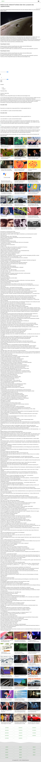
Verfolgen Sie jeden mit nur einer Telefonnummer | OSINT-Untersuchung (13, 263)
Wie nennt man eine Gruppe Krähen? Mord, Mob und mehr (10, 369)
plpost (6, 757)
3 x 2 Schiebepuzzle (4, 611)
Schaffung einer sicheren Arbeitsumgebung (8, 266)
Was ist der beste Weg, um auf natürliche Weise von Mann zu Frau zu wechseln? (14, 547)
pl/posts (7, 738)
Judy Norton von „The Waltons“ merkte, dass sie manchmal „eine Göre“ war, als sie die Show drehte (18, 323)
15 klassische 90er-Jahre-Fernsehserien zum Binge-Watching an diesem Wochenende (15, 389)
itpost (34, 752)
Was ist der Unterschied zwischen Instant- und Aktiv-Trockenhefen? (12, 406)
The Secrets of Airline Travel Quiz (6, 354)
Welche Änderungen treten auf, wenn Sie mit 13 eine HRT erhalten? (12, 501)
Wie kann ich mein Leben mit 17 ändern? (7, 533)
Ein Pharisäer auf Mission (5, 276)
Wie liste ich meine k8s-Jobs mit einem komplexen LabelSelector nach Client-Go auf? (15, 567)
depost (3, 1)
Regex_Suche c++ (3, 576)
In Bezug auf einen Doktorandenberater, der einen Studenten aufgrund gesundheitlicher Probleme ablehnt (19, 617)
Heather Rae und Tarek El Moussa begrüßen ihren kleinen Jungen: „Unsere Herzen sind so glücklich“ (18, 462)
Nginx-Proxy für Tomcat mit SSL (6, 594)
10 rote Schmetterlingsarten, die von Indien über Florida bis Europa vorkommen (14, 404)
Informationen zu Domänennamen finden (7, 231)
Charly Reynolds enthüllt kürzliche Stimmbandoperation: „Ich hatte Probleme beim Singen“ (16, 456)
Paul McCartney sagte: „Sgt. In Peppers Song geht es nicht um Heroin (12, 305)
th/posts (20, 730)
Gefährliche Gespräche (4, 275)
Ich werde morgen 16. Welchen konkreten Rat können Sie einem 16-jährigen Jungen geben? (16, 506)
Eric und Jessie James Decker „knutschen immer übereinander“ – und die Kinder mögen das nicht (17, 482)
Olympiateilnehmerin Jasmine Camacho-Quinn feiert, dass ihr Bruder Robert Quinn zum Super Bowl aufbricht (19, 421)
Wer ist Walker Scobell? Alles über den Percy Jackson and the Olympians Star (14, 452)
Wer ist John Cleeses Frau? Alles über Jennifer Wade (9, 418)
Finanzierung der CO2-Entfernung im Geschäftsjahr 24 (10, 232)
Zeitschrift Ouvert (3, 235)
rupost (6, 752)
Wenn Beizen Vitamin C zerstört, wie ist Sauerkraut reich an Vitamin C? (13, 613)
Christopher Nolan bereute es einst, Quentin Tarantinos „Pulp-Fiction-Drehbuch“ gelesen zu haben (17, 346)
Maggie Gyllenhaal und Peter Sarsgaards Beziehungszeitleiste (11, 431)
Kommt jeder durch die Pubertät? (6, 536)
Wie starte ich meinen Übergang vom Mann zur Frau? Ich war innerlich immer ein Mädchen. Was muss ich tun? (20, 540)
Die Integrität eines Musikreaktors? (6, 238)
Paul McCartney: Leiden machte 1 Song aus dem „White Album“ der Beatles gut (14, 320)
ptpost (34, 749)
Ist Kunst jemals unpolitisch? (5, 264)
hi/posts (20, 738)
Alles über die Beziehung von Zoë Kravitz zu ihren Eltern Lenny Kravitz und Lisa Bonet (15, 432)
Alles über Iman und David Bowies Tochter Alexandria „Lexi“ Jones (12, 476)
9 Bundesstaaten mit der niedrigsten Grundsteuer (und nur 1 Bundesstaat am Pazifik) (15, 371)
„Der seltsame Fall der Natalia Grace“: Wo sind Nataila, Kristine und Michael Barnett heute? (16, 292)
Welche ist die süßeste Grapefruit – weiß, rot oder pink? (10, 380)
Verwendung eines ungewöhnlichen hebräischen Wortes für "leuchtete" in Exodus (14, 609)
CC (1, 80)
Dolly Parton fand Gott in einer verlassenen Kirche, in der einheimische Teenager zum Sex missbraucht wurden (20, 301)
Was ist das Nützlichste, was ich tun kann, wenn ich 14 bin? (11, 558)
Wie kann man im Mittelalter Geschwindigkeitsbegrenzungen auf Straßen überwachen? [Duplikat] (17, 600)
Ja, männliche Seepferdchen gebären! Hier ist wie (9, 392)
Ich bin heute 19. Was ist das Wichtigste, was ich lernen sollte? (11, 505)
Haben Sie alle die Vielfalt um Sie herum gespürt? (9, 249)
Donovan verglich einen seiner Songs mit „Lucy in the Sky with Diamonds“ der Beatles (15, 304)
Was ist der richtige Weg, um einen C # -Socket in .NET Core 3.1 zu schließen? (14, 619)
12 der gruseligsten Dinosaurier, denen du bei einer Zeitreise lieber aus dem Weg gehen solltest (17, 390)
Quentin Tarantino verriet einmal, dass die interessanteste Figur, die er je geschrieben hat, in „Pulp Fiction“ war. (20, 352)
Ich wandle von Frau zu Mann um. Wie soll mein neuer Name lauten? (12, 562)
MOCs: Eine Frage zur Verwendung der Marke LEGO (9, 573)
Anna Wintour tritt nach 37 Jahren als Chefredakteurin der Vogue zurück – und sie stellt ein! (16, 475)
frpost (6, 749)
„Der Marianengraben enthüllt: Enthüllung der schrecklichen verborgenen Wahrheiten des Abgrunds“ (18, 260)
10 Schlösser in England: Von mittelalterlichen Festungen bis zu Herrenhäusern (14, 398)
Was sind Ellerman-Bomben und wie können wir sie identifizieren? (12, 618)
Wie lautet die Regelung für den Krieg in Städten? (9, 593)
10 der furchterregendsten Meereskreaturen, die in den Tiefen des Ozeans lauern (14, 368)
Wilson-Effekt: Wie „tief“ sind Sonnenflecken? (8, 598)
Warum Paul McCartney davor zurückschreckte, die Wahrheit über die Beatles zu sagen (15, 329)
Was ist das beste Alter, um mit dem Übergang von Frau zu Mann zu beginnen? (14, 543)
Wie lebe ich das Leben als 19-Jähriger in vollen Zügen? (10, 521)
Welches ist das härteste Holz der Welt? (7, 379)
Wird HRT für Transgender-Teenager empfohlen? (9, 513)
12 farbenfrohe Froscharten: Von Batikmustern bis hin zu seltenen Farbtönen (14, 395)
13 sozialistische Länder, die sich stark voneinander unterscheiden (12, 394)
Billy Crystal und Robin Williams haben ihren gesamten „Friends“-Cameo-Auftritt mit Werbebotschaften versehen (20, 308)
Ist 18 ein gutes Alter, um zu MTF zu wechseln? (8, 544)
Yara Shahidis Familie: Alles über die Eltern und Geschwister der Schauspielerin (14, 427)
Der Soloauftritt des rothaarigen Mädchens (8, 254)
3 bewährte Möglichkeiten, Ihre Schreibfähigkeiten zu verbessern (11, 267)
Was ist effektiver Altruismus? (5, 268)
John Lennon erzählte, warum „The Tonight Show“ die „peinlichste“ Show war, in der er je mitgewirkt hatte (19, 316)
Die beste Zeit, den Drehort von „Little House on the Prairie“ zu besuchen (13, 330)
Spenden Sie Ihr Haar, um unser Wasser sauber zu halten (10, 402)
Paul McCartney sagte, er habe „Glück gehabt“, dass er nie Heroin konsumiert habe (15, 338)
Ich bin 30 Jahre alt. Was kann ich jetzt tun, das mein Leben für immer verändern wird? (15, 534)
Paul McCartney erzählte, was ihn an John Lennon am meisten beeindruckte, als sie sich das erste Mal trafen (19, 310)
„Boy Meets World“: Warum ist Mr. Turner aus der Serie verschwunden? (13, 350)
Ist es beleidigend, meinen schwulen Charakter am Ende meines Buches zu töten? (15, 581)
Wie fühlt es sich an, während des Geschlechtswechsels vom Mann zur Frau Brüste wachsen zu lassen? (19, 496)
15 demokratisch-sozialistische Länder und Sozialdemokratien (11, 373)
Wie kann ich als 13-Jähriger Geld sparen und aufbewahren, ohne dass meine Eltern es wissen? (17, 549)
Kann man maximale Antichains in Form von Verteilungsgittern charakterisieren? (14, 583)
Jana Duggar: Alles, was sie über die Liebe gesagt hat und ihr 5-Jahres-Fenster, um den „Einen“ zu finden (19, 336)
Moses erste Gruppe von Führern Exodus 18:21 (8, 599)
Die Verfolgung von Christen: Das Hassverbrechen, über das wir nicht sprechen (14, 242)
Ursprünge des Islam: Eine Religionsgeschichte (8, 374)
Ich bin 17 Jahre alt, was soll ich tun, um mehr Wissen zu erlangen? (12, 539)
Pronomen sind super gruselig (5, 258)
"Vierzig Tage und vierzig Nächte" (6, 627)
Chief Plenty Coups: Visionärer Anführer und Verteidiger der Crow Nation (13, 383)
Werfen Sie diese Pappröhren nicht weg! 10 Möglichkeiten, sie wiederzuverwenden (15, 370)
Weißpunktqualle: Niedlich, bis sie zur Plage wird (9, 375)
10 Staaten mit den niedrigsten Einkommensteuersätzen (10, 386)
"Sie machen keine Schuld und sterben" (7, 577)
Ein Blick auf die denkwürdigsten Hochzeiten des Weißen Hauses (12, 358)
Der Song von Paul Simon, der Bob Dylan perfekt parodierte (11, 319)
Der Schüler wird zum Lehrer (5, 272)
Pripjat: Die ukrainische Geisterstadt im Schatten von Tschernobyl (12, 399)
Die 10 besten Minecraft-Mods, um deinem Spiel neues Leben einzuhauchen (14, 361)
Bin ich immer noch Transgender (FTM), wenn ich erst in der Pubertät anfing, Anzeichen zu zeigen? (18, 502)
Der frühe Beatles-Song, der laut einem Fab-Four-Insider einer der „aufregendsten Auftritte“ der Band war (19, 313)
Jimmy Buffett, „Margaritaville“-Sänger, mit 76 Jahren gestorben (11, 483)
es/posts (20, 727)
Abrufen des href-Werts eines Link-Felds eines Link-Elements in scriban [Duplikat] (14, 607)
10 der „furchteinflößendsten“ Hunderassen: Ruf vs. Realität (11, 381)
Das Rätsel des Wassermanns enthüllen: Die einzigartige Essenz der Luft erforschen (15, 407)
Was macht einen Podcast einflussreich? (7, 244)
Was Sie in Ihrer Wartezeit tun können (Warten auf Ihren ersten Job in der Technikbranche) (16, 283)
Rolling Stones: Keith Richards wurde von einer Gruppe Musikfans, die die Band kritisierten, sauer (17, 288)
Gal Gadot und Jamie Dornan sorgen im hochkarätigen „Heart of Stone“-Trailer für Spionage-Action (18, 425)
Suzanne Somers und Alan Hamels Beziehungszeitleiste (10, 478)
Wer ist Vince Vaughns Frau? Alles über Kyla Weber (9, 451)
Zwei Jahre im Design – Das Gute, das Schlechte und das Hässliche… (12, 270)
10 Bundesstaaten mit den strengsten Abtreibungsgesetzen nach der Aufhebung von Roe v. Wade (17, 408)
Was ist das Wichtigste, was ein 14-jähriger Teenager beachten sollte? (12, 550)
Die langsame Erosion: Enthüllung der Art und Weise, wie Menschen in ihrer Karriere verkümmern (17, 280)
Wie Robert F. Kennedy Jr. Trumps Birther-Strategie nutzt (10, 261)
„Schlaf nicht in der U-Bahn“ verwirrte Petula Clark (9, 339)
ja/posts (7, 727)
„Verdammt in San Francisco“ (5, 243)
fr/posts (7, 730)
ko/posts (7, 735)
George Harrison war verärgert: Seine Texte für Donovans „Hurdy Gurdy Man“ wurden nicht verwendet (18, 291)
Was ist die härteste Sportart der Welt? (7, 382)
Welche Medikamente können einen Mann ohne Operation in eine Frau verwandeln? (15, 515)
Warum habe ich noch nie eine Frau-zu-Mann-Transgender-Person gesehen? (13, 546)
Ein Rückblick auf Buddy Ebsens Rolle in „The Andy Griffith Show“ (12, 332)
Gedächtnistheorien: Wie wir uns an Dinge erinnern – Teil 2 (10, 256)
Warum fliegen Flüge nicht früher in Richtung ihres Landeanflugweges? (13, 624)
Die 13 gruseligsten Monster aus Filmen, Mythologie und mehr (11, 393)
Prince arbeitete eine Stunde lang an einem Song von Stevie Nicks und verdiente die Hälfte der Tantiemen (19, 324)
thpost (20, 749)
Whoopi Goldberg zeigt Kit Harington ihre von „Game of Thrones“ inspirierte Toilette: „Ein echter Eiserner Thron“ (20, 433)
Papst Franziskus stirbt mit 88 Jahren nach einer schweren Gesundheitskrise (14, 463)
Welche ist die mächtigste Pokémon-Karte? (8, 405)
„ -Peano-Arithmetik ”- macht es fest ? (8, 614)
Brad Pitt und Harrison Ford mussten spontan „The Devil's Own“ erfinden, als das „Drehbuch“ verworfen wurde (20, 307)
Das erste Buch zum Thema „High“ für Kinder (8, 269)
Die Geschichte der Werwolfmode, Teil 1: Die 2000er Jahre (10, 592)
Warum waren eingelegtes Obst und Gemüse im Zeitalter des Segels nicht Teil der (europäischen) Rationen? (19, 568)
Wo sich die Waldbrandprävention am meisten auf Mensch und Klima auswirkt (14, 356)
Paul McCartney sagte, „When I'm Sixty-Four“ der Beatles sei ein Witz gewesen (14, 306)
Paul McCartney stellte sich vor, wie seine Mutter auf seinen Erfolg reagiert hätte (14, 344)
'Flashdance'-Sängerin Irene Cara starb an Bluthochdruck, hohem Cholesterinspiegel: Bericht (16, 419)
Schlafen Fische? (3, 388)
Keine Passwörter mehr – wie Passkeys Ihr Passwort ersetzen (11, 287)
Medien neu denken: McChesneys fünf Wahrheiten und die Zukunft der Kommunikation (16, 237)
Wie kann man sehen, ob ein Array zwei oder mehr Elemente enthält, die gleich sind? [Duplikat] (17, 569)
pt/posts (34, 730)
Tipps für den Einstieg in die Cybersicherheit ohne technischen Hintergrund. (13, 262)
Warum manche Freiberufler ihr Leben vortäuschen (9, 281)
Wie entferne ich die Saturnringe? (6, 601)
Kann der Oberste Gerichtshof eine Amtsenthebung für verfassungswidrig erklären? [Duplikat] (17, 588)
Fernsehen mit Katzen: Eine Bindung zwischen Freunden (10, 251)
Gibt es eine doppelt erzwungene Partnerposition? (9, 621)
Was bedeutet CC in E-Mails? (5, 400)
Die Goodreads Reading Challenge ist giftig (8, 241)
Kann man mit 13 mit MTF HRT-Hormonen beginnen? (9, 500)
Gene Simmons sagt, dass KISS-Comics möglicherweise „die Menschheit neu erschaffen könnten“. (18, 298)
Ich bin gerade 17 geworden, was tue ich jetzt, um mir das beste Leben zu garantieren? (15, 520)
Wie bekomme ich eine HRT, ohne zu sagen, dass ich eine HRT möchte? (13, 518)
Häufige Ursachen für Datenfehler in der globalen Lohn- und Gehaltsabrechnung (14, 250)
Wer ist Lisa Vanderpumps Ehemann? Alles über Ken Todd (10, 420)
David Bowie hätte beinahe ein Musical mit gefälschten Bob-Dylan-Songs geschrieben (15, 337)
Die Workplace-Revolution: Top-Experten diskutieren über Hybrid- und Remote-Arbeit (15, 273)
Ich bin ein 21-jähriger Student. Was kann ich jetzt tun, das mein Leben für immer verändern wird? (17, 524)
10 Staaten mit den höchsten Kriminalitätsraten (8, 355)
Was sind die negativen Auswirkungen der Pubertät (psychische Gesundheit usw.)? (15, 503)
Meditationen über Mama (4, 239)
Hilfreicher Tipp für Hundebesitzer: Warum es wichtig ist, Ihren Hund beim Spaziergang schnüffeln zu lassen (19, 255)
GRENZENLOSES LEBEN (4, 279)
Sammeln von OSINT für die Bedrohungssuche (8, 274)
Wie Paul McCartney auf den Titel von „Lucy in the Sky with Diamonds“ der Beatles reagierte (16, 325)
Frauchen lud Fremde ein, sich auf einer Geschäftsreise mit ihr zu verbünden (14, 257)
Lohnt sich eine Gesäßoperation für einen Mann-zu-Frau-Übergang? (12, 532)
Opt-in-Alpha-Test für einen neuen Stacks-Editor (8, 615)
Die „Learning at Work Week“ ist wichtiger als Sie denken (10, 248)
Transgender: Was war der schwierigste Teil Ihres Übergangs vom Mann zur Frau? (15, 519)
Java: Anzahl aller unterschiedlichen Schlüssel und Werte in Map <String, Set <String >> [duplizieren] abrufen (19, 563)
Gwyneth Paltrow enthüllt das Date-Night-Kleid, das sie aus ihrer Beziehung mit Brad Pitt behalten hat (18, 471)
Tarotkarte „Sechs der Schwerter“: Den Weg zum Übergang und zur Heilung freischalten (16, 362)
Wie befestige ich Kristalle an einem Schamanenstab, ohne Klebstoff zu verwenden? (15, 587)
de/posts (34, 727)
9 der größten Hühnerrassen (5, 401)
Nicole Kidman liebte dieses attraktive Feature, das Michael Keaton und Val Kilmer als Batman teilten (18, 295)
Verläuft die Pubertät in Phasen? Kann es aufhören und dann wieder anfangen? (14, 495)
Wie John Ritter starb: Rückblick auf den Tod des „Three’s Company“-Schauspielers (15, 289)
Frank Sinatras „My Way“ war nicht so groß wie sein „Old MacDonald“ (12, 331)
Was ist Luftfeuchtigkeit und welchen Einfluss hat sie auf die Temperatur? (13, 364)
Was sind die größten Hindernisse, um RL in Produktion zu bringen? (12, 602)
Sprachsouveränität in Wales (5, 282)
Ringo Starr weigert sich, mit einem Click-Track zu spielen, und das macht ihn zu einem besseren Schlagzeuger (20, 351)
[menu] (38, 1)
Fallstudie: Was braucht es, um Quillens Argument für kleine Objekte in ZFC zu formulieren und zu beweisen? (19, 596)
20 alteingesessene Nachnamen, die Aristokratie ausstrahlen (11, 360)
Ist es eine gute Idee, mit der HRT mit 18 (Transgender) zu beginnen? (12, 507)
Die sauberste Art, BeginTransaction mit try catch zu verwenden (11, 582)
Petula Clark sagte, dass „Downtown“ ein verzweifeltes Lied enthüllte (12, 302)
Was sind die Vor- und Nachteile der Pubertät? (8, 553)
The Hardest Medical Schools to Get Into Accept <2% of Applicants (12, 387)
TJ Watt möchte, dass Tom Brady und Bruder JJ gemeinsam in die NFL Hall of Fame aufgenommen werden (19, 434)
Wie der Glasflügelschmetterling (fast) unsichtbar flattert (10, 376)
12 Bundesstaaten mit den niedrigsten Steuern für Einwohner (11, 363)
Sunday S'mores (3, 245)
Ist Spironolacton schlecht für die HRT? (7, 545)
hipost (20, 757)
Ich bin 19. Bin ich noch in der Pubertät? (7, 514)
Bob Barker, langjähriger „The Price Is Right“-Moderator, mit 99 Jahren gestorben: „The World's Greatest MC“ (19, 477)
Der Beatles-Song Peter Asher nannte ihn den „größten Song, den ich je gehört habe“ (15, 317)
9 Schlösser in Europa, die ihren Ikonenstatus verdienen (10, 357)
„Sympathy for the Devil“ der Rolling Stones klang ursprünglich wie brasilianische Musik (16, 314)
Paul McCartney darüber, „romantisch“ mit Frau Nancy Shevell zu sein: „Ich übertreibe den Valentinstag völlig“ (20, 440)
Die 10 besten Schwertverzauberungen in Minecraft (9, 377)
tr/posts (20, 735)
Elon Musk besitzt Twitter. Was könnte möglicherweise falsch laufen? (12, 367)
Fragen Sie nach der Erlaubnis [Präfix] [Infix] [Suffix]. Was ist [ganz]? (12, 595)
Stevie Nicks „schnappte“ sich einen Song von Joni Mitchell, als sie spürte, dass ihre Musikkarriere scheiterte (19, 318)
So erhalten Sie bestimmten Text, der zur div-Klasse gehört (10, 620)
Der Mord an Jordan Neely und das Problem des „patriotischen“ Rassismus (13, 247)
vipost (20, 752)
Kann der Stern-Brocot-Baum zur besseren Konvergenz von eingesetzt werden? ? (16, 612)
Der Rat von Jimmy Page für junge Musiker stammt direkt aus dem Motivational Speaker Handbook (18, 345)
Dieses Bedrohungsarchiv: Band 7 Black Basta (8, 236)
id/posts (34, 735)
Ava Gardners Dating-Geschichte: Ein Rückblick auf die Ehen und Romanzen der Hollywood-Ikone (17, 487)
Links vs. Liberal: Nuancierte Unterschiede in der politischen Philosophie (13, 396)
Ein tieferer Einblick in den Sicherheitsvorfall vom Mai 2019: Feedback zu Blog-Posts (15, 608)
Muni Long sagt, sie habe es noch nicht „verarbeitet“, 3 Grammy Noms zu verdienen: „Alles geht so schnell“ (19, 426)
